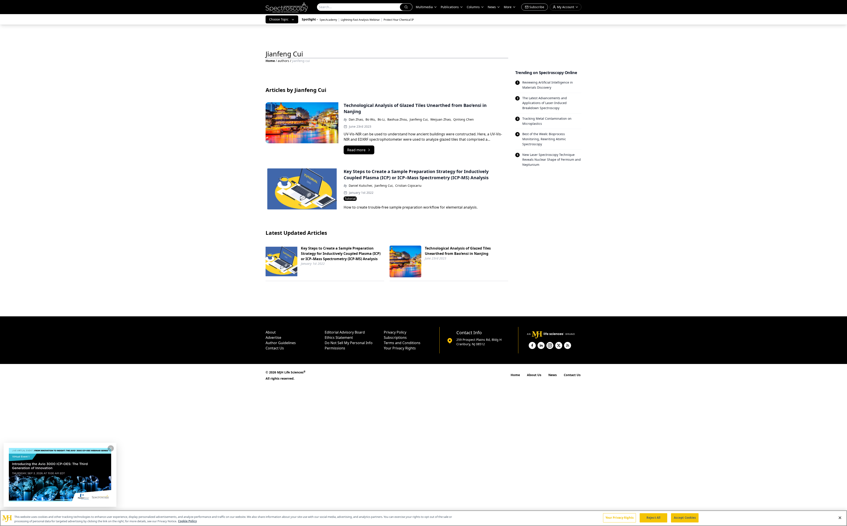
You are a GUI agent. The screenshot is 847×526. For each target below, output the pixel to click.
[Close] (840, 517)
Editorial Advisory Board (345, 332)
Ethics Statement (339, 337)
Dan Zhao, (356, 119)
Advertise (273, 337)
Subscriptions (395, 337)
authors (283, 61)
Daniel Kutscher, (361, 185)
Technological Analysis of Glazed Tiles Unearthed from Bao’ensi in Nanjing (458, 251)
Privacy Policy (395, 332)
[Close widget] (111, 448)
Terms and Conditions (402, 342)
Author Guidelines (281, 342)
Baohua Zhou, (397, 119)
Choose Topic (279, 19)
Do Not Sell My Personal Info (349, 342)
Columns (473, 7)
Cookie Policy (187, 521)
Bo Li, (382, 119)
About (271, 332)
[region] (423, 518)
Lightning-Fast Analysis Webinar (360, 20)
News (552, 375)
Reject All (653, 518)
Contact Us (275, 348)
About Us (534, 375)
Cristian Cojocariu (408, 185)
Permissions (335, 348)
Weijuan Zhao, (441, 119)
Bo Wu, (370, 119)
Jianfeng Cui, (419, 119)
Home (270, 61)
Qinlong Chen (463, 119)
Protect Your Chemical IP (399, 20)
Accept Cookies (685, 518)
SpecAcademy (328, 20)
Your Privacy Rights (400, 348)
